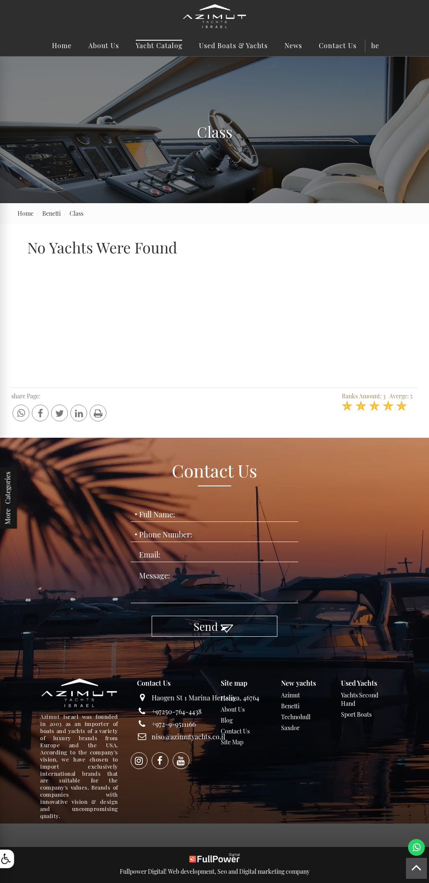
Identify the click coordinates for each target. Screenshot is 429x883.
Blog (227, 720)
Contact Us (338, 45)
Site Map (232, 742)
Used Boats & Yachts (233, 45)
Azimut (290, 695)
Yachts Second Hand (359, 699)
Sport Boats (356, 714)
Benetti (51, 213)
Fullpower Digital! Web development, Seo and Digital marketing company (215, 871)
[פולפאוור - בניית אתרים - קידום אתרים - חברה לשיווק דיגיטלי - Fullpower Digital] (214, 857)
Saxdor (290, 728)
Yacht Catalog (159, 45)
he (375, 45)
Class (76, 213)
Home (62, 45)
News (293, 45)
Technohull (295, 717)
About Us (103, 45)
